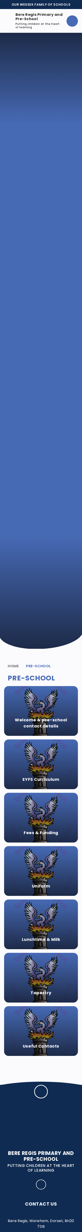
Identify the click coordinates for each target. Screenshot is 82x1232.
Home (13, 666)
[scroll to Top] (41, 1091)
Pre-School (38, 666)
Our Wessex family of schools (41, 4)
